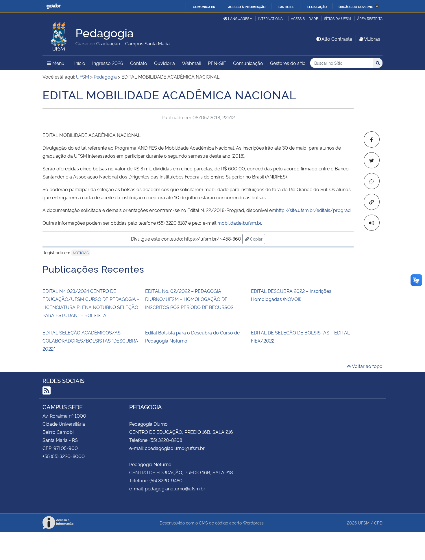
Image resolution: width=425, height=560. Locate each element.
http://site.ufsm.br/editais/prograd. (314, 210)
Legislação (317, 6)
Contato (138, 63)
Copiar (257, 238)
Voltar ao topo (366, 366)
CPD (378, 522)
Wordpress (253, 522)
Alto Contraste (336, 39)
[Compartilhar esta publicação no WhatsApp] (372, 181)
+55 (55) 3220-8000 (63, 456)
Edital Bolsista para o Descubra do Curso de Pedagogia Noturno (192, 336)
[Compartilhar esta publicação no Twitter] (372, 160)
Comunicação (248, 63)
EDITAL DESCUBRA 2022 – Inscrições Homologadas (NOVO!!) (291, 295)
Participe (286, 6)
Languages (238, 18)
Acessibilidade (304, 18)
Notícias (80, 252)
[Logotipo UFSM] (58, 35)
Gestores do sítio (288, 63)
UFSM (363, 522)
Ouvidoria (164, 63)
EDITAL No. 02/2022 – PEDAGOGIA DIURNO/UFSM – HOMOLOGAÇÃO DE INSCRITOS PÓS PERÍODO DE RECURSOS (189, 299)
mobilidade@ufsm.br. (239, 222)
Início (79, 63)
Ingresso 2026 (107, 63)
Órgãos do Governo (356, 6)
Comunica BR (204, 6)
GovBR (53, 6)
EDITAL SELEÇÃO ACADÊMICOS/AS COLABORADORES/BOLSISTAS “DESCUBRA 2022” (90, 340)
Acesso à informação (246, 6)
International (271, 18)
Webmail (191, 63)
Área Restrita (369, 18)
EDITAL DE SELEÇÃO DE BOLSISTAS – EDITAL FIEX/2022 (300, 336)
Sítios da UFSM (337, 18)
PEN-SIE (217, 63)
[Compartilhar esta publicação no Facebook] (372, 139)
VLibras (372, 39)
